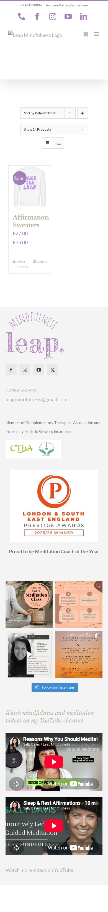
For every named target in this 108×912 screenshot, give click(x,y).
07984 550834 (21, 390)
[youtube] (38, 369)
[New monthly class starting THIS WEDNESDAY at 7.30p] (29, 604)
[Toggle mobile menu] (97, 34)
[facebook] (11, 369)
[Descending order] (82, 113)
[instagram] (24, 369)
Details (42, 262)
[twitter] (52, 369)
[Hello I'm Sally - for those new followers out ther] (29, 654)
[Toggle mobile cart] (85, 34)
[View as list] (58, 143)
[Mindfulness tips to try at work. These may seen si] (78, 604)
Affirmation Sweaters (31, 221)
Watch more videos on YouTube (39, 870)
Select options (22, 264)
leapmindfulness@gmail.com (67, 5)
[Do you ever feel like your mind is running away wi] (78, 654)
